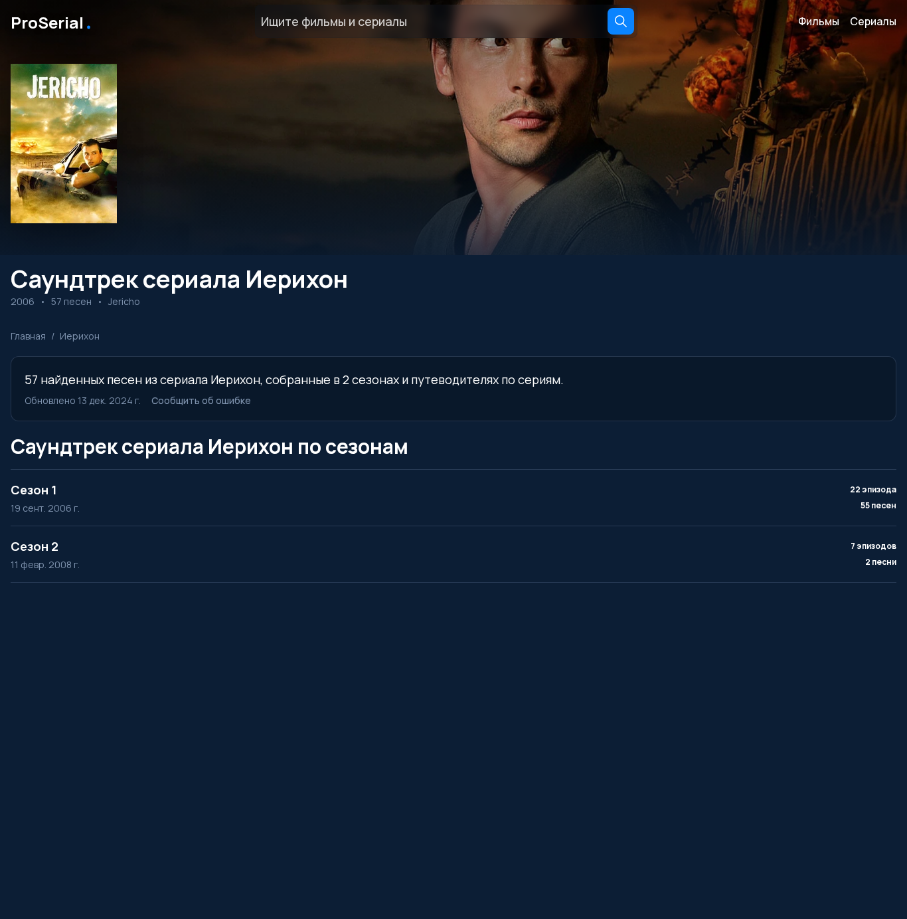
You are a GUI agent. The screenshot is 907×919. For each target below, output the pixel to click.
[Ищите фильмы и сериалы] (621, 21)
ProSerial (52, 21)
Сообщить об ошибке (201, 400)
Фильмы (818, 21)
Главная (28, 336)
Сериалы (873, 21)
